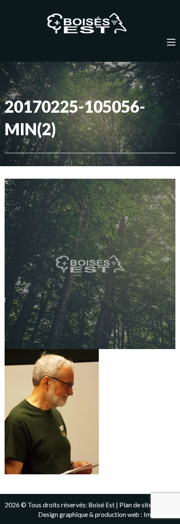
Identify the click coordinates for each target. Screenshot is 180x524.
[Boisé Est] (90, 24)
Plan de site (135, 505)
